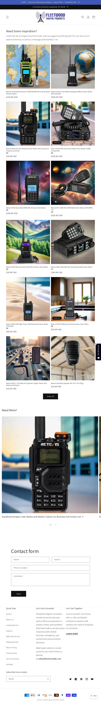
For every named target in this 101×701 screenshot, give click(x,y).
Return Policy (11, 647)
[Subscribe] (47, 679)
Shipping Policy (12, 642)
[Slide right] (56, 525)
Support (9, 631)
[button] (7, 17)
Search (9, 614)
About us (9, 619)
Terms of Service (12, 659)
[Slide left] (45, 525)
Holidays (9, 664)
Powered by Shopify (58, 700)
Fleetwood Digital (47, 700)
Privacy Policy (11, 653)
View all (50, 396)
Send (19, 594)
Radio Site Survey (13, 636)
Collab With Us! (12, 625)
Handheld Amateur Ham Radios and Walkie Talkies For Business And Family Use (41, 516)
